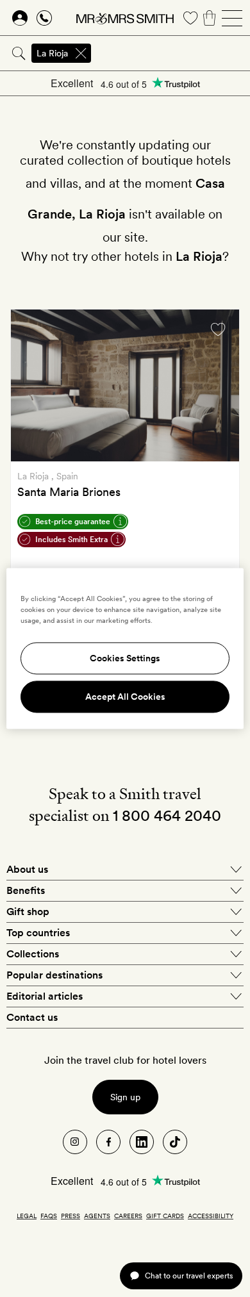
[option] (125, 385)
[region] (125, 648)
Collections (32, 954)
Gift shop (27, 911)
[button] (71, 539)
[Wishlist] (190, 18)
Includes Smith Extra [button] (71, 539)
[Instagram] (75, 1142)
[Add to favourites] (218, 329)
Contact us (32, 1017)
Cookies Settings (125, 659)
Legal (27, 1215)
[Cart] (209, 18)
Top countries (38, 933)
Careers (128, 1215)
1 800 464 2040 (167, 815)
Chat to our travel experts (189, 1275)
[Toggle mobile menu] (232, 18)
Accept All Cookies (125, 697)
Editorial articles (44, 996)
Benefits (25, 890)
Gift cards (165, 1215)
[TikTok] (175, 1142)
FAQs (48, 1215)
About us (27, 869)
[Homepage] (125, 18)
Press (70, 1215)
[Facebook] (108, 1142)
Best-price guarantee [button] (72, 521)
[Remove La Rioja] (80, 53)
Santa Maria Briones (69, 492)
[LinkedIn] (141, 1142)
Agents (97, 1215)
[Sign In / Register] (20, 18)
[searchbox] (171, 53)
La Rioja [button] (52, 53)
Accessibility (210, 1215)
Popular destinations (54, 975)
